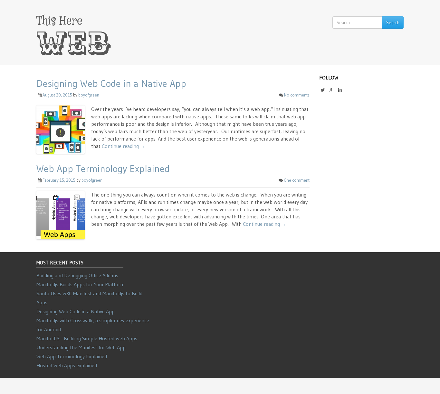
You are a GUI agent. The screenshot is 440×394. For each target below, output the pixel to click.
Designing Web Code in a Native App (111, 83)
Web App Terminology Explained (103, 169)
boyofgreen (88, 94)
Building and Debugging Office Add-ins (77, 275)
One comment (297, 180)
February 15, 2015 (59, 180)
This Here (59, 21)
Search (392, 22)
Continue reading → (123, 146)
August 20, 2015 (57, 94)
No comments (297, 94)
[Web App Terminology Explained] (60, 214)
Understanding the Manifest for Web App (81, 347)
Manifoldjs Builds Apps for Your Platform (80, 284)
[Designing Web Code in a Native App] (60, 129)
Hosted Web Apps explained (66, 365)
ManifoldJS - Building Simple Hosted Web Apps (86, 338)
